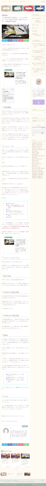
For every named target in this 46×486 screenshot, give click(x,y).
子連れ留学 (15, 421)
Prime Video (35, 146)
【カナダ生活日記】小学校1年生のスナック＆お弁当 (39, 64)
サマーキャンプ (35, 160)
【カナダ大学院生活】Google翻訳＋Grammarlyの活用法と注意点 (39, 58)
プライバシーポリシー (12, 1)
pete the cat (40, 144)
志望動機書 (5, 91)
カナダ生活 (39, 24)
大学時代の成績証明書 (8, 97)
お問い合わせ (23, 1)
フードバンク (35, 168)
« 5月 (33, 135)
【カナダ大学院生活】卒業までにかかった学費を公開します (39, 45)
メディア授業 (42, 168)
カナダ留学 (35, 157)
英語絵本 (35, 176)
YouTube (35, 149)
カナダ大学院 (5, 421)
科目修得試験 (35, 174)
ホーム (4, 1)
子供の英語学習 (39, 35)
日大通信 (41, 173)
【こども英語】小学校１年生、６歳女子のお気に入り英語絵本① (39, 70)
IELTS (34, 144)
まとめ (4, 101)
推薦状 (4, 100)
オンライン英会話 (36, 152)
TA (40, 146)
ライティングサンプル (8, 94)
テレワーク (35, 165)
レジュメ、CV (6, 92)
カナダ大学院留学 (39, 18)
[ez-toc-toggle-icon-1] (11, 90)
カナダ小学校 (35, 155)
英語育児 (40, 176)
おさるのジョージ (42, 149)
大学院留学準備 (4, 15)
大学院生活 (39, 20)
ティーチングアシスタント (37, 163)
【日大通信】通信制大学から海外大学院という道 (39, 51)
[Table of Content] (12, 90)
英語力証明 (5, 95)
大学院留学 (10, 421)
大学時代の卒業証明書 (8, 98)
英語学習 (41, 174)
